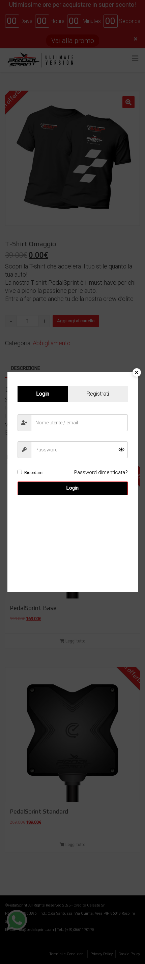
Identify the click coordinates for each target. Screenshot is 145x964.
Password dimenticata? (101, 472)
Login (72, 488)
